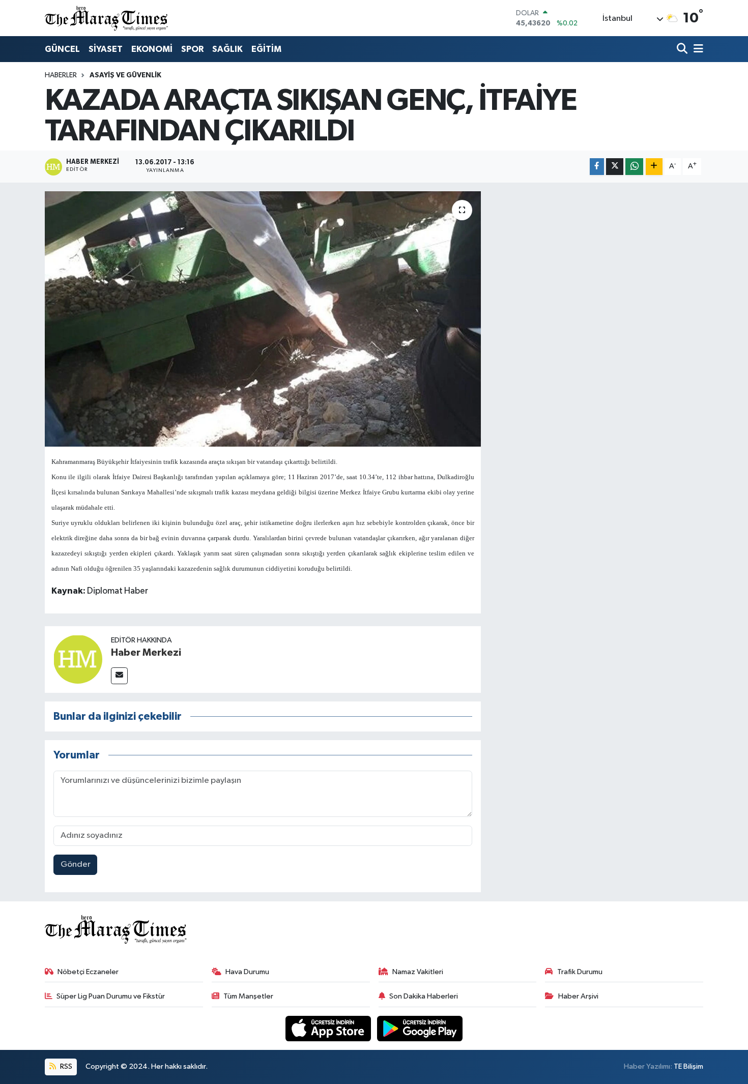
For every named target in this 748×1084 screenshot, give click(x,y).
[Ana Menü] (696, 50)
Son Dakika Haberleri (423, 996)
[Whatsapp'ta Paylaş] (634, 166)
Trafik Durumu (579, 972)
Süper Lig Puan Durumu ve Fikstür (110, 996)
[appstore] (329, 1028)
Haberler (61, 75)
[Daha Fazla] (654, 166)
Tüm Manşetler (248, 996)
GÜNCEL (62, 49)
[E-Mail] (119, 675)
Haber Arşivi (578, 996)
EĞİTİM (266, 49)
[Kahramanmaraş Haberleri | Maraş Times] (107, 18)
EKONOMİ (151, 49)
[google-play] (420, 1028)
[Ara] (683, 50)
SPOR (192, 49)
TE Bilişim (688, 1066)
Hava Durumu (247, 972)
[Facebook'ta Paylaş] (597, 166)
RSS (65, 1066)
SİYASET (106, 49)
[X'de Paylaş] (614, 166)
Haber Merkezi (146, 653)
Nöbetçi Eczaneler (88, 972)
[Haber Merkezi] (77, 659)
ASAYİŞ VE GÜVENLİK (125, 75)
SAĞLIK (227, 49)
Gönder (76, 864)
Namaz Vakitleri (417, 972)
